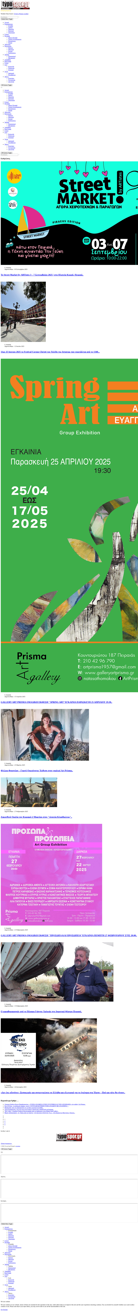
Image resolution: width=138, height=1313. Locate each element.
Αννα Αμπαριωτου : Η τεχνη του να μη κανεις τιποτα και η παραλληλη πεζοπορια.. (29, 1109)
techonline (18, 1146)
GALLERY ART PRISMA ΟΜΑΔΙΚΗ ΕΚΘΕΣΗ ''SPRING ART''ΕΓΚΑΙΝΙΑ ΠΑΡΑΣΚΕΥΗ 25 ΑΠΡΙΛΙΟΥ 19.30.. (56, 702)
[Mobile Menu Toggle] (1, 87)
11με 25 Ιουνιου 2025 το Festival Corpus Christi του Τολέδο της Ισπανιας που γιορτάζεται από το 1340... (50, 352)
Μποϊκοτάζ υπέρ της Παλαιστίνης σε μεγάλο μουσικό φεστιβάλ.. (24, 1108)
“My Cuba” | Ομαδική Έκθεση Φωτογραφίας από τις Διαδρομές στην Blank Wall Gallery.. (31, 1111)
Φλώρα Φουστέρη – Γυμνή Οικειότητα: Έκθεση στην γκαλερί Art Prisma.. (37, 770)
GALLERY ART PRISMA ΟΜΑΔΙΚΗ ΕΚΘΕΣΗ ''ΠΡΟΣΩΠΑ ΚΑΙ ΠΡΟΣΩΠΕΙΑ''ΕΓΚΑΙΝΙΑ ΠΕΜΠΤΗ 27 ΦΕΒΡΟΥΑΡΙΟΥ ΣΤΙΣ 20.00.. (69, 935)
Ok (2, 1309)
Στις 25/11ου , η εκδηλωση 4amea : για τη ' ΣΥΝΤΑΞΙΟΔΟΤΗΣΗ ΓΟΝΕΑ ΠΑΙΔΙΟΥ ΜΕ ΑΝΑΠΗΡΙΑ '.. (36, 1106)
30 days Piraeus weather (21, 14)
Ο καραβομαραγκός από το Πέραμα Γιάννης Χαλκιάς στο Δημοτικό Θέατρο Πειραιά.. (41, 1011)
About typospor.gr (6, 1143)
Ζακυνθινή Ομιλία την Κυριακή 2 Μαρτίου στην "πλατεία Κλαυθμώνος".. (36, 817)
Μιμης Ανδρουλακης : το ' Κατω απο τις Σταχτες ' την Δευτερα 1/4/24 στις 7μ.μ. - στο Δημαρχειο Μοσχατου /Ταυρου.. (40, 1113)
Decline (5, 1309)
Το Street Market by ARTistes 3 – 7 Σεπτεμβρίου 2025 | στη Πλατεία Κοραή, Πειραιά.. (42, 275)
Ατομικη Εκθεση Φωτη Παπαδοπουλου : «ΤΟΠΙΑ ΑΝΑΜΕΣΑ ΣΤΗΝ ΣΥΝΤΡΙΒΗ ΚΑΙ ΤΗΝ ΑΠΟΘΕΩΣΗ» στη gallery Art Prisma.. (45, 1104)
